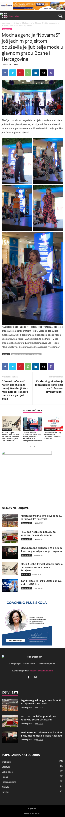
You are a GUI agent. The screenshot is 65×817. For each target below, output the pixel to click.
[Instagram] (36, 677)
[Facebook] (29, 677)
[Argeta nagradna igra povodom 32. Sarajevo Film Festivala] (10, 520)
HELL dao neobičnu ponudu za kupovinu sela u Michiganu (38, 533)
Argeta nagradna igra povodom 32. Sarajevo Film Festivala (41, 517)
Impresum (32, 808)
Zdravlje (5, 787)
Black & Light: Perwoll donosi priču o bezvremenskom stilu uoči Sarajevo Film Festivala (11, 436)
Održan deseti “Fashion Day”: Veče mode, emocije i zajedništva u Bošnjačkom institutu (32, 436)
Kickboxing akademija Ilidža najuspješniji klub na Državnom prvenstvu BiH (49, 386)
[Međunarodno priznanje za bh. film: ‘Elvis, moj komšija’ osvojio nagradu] (10, 552)
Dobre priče (29, 429)
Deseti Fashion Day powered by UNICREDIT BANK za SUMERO (53, 435)
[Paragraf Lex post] (32, 476)
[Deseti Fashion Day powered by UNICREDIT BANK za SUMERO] (53, 423)
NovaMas (36, 354)
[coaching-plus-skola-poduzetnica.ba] (32, 620)
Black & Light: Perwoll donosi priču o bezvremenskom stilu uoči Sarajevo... (42, 567)
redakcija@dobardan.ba (41, 670)
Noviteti (5, 792)
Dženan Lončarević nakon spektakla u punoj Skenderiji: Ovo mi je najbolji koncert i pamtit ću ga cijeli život (15, 389)
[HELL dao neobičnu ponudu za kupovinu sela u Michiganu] (10, 536)
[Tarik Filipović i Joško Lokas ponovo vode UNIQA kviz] (10, 585)
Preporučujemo (9, 782)
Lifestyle (16, 23)
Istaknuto (6, 429)
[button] (60, 16)
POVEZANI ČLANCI (32, 410)
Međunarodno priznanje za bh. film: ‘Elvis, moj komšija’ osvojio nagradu (41, 549)
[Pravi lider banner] (32, 6)
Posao (5, 777)
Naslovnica (6, 23)
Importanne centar (21, 354)
